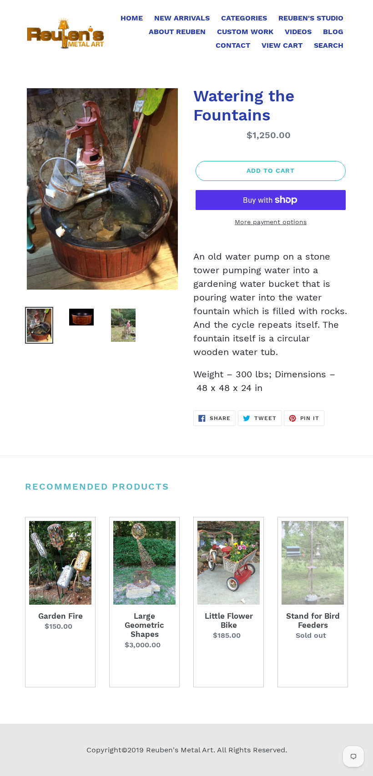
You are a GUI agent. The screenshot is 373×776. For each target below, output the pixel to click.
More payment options (271, 221)
